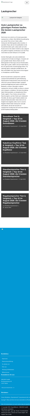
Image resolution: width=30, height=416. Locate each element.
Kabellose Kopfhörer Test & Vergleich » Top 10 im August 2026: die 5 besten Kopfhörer (14, 146)
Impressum (5, 358)
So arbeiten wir (6, 364)
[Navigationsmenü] (27, 2)
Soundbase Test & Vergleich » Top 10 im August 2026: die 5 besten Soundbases (14, 119)
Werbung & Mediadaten (8, 369)
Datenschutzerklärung (7, 361)
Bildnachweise (5, 372)
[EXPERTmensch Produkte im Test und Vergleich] (7, 2)
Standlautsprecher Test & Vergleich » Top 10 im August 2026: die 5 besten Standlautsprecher (14, 172)
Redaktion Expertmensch (11, 126)
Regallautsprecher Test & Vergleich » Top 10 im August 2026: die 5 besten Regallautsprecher (14, 199)
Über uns (4, 366)
